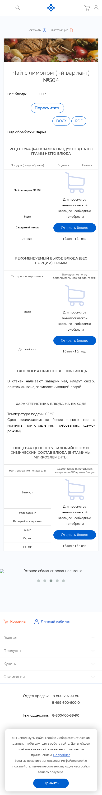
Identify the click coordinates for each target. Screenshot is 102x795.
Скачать (35, 30)
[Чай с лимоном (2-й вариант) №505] (90, 25)
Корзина (18, 621)
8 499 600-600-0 (66, 702)
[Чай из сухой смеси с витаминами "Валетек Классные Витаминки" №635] (11, 25)
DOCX (61, 121)
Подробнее (61, 755)
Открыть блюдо (74, 228)
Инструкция (60, 30)
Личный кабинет (56, 621)
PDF (79, 121)
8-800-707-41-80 (66, 696)
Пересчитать (47, 108)
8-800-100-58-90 (65, 715)
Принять (51, 783)
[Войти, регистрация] (96, 7)
